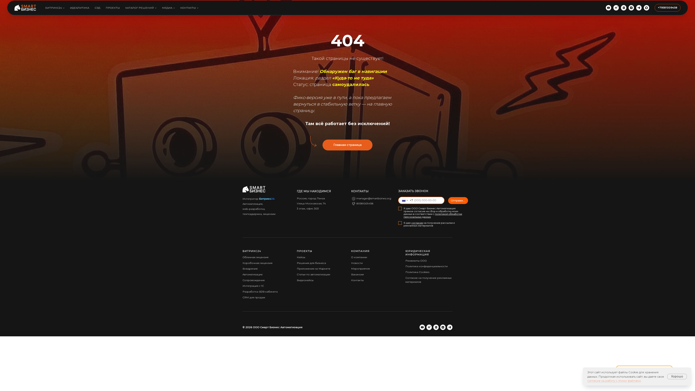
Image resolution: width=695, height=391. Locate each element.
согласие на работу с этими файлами (614, 380)
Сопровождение (254, 280)
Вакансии (357, 274)
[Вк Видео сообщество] (623, 7)
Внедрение (250, 268)
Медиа (167, 8)
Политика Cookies (417, 272)
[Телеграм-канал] (449, 327)
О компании (359, 257)
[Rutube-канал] (616, 7)
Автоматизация (252, 274)
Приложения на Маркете (313, 268)
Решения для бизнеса (311, 263)
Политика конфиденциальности (426, 266)
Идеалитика (79, 8)
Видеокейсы (305, 280)
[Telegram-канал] (639, 7)
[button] (668, 8)
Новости (357, 263)
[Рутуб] (429, 327)
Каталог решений (139, 8)
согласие (417, 222)
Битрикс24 (53, 8)
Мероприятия (360, 268)
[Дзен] (631, 7)
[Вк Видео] (436, 327)
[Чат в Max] (646, 7)
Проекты (113, 8)
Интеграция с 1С (253, 285)
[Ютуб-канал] (608, 7)
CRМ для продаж (254, 297)
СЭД (97, 8)
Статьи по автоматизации (313, 274)
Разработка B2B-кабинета (260, 291)
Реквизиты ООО (416, 260)
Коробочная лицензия (257, 263)
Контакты (188, 8)
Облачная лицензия (255, 257)
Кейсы (301, 257)
